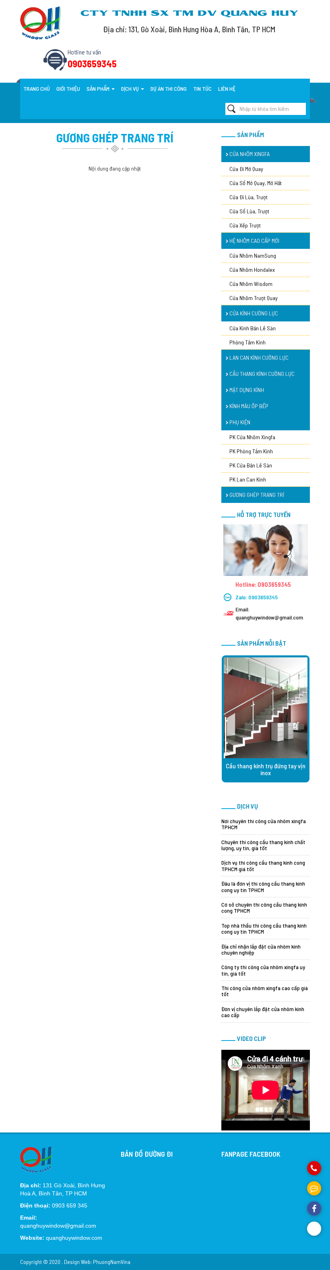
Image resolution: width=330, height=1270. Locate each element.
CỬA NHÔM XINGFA (249, 153)
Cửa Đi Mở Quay (246, 168)
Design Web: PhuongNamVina (97, 1261)
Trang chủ (36, 88)
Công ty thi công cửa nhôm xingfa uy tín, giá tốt (263, 969)
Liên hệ (226, 88)
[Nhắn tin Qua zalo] (314, 1229)
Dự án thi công (169, 88)
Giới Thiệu (68, 88)
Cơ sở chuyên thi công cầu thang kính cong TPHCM (264, 907)
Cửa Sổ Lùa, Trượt (249, 211)
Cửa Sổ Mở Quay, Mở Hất (255, 182)
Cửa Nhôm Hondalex (252, 269)
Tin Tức (202, 88)
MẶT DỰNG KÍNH (246, 389)
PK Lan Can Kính (247, 479)
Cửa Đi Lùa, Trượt (248, 197)
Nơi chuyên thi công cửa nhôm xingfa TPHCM (263, 823)
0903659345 (263, 597)
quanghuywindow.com (74, 1238)
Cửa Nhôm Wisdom (250, 283)
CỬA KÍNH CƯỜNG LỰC (253, 313)
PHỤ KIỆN (239, 422)
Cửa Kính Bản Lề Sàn (252, 328)
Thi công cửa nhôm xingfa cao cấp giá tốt (264, 990)
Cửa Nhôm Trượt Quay (253, 297)
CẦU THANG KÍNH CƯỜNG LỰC (261, 373)
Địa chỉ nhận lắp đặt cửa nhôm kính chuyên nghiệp (261, 949)
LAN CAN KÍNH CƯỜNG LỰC (258, 357)
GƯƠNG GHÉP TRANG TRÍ (256, 494)
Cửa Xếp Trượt (245, 225)
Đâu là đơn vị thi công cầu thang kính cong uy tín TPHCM (263, 886)
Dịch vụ (130, 88)
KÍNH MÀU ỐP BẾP (248, 405)
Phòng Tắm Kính (247, 342)
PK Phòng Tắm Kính (251, 451)
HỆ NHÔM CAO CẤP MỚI (253, 240)
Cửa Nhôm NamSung (252, 255)
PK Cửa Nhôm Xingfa (252, 437)
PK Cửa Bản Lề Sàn (250, 465)
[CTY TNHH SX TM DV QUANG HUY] (40, 22)
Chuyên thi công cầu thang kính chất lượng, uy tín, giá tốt (263, 844)
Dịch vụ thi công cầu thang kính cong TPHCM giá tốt (263, 865)
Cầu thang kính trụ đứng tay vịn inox (265, 769)
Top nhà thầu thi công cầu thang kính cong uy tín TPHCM (264, 928)
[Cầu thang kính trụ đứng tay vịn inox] (265, 707)
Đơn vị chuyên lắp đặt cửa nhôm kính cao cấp (262, 1011)
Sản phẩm (99, 88)
